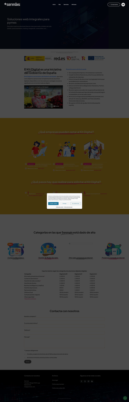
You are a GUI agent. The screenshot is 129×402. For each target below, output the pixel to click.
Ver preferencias (75, 203)
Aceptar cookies (53, 203)
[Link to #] (123, 4)
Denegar (64, 203)
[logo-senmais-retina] (12, 3)
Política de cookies (59, 206)
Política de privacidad (68, 206)
